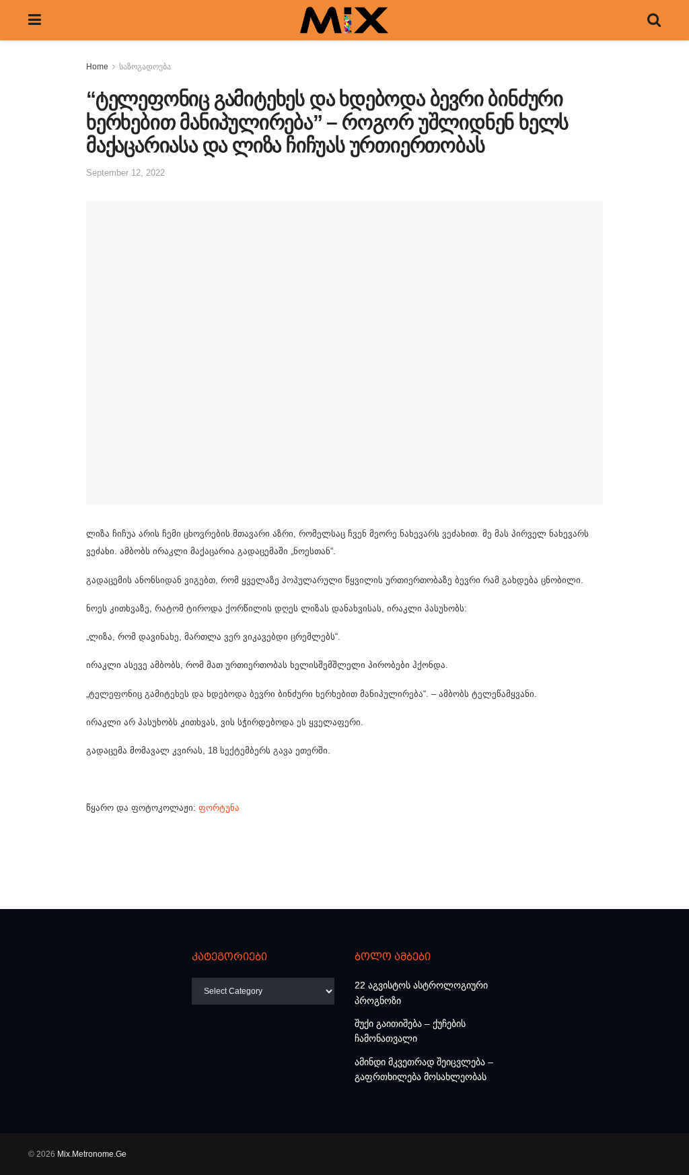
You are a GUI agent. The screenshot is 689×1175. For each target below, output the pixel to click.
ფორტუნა (219, 808)
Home (97, 66)
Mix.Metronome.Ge (91, 1154)
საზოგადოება (145, 66)
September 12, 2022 (125, 173)
